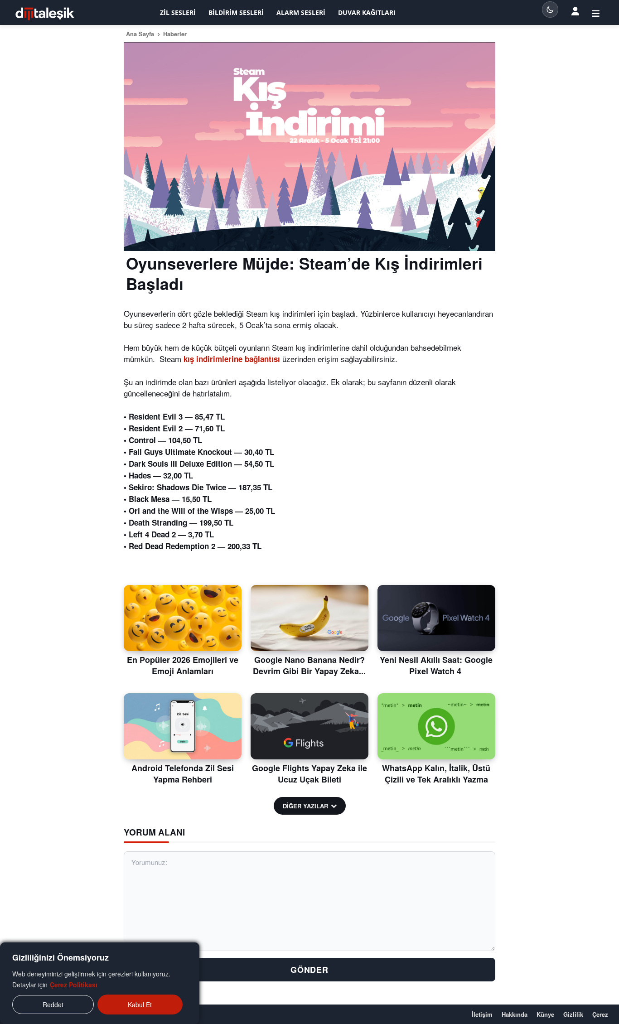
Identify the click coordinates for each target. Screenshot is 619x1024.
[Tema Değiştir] (550, 9)
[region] (99, 983)
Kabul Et (140, 1004)
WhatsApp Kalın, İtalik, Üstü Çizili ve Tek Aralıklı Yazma (436, 773)
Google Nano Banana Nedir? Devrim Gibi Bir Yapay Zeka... (309, 665)
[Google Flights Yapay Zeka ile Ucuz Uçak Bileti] (309, 726)
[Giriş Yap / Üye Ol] (595, 12)
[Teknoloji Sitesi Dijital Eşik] (44, 13)
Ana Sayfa (140, 33)
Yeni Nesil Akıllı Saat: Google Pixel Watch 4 (436, 665)
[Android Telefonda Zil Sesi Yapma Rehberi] (183, 726)
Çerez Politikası (73, 984)
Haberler (175, 33)
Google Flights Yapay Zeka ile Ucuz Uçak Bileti (309, 773)
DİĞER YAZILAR (305, 806)
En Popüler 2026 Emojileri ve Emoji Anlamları (182, 665)
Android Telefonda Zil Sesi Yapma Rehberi (182, 773)
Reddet (53, 1004)
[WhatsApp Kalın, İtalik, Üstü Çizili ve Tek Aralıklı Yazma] (436, 726)
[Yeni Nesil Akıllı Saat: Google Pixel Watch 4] (436, 618)
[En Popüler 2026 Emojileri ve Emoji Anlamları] (183, 618)
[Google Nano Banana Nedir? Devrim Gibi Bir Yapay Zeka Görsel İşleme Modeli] (309, 618)
